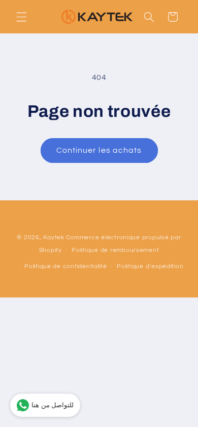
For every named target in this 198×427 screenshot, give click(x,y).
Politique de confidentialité (65, 266)
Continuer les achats (99, 150)
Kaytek (53, 237)
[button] (21, 16)
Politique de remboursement (115, 250)
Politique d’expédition (150, 266)
